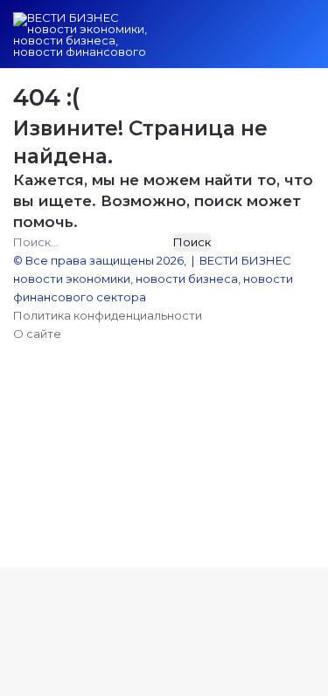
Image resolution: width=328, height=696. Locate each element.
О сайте (37, 334)
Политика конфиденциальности (107, 315)
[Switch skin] (245, 40)
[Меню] (306, 40)
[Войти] (214, 40)
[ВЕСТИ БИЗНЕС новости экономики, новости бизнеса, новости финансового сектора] (83, 34)
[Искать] (275, 40)
